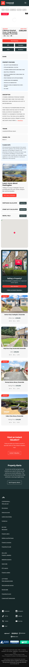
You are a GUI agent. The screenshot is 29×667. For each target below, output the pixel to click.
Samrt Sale (4, 564)
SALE (3, 9)
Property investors (6, 542)
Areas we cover (6, 512)
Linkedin (20, 616)
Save (8, 49)
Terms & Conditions (9, 654)
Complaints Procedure (11, 656)
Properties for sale (6, 546)
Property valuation (6, 555)
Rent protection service (8, 585)
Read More (20, 120)
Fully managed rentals (7, 581)
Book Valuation (14, 286)
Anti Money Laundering (22, 656)
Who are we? (5, 503)
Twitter (6, 621)
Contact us (4, 521)
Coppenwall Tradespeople (8, 598)
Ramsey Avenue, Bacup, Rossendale (14, 382)
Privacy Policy (17, 654)
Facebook (7, 611)
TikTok (6, 616)
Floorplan (20, 45)
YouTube (20, 621)
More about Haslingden (9, 195)
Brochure (20, 49)
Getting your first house (8, 538)
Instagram (20, 611)
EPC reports (5, 568)
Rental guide (5, 589)
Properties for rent (6, 594)
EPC (8, 45)
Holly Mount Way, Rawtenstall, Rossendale (14, 348)
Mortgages (4, 529)
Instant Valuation (14, 453)
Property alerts (5, 533)
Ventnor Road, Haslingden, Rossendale (14, 314)
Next (26, 12)
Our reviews (5, 508)
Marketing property (6, 559)
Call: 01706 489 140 (14, 663)
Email (6, 626)
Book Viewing (14, 40)
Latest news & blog (7, 516)
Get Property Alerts (14, 482)
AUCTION (19, 9)
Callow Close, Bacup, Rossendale (14, 416)
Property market (6, 572)
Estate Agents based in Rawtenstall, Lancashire (14, 659)
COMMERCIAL (13, 9)
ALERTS (24, 9)
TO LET (7, 9)
